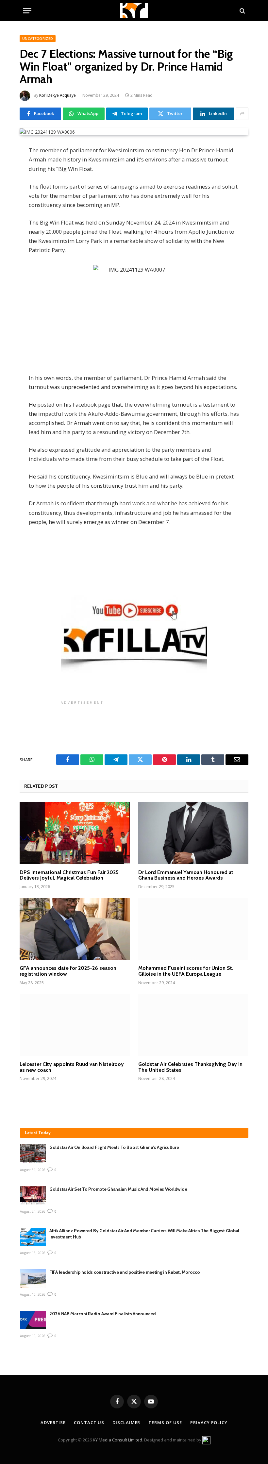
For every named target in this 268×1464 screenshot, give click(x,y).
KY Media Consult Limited (117, 1440)
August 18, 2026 (32, 1253)
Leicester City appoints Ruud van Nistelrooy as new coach (72, 1067)
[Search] (241, 10)
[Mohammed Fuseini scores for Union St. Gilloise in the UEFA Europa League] (193, 929)
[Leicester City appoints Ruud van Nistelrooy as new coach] (75, 1025)
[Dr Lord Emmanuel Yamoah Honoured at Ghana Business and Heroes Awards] (193, 833)
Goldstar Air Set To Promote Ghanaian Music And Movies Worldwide (118, 1189)
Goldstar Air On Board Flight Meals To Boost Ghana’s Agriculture (114, 1147)
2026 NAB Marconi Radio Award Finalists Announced (103, 1314)
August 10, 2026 (32, 1294)
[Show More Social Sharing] (242, 114)
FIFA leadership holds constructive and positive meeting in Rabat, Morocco (124, 1272)
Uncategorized (37, 38)
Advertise (53, 1422)
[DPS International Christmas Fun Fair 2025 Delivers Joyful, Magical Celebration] (75, 833)
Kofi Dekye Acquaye (57, 95)
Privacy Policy (208, 1422)
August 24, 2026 (32, 1211)
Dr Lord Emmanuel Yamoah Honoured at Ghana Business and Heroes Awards (185, 875)
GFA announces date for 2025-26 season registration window (68, 971)
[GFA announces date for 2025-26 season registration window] (75, 929)
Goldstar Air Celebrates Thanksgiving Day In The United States (190, 1067)
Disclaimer (126, 1422)
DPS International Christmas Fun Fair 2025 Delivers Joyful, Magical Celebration (69, 875)
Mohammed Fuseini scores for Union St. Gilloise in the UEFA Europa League (185, 971)
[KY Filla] (134, 10)
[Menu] (27, 10)
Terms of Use (165, 1422)
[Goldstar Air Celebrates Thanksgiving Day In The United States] (193, 1025)
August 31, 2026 (32, 1170)
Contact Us (89, 1422)
